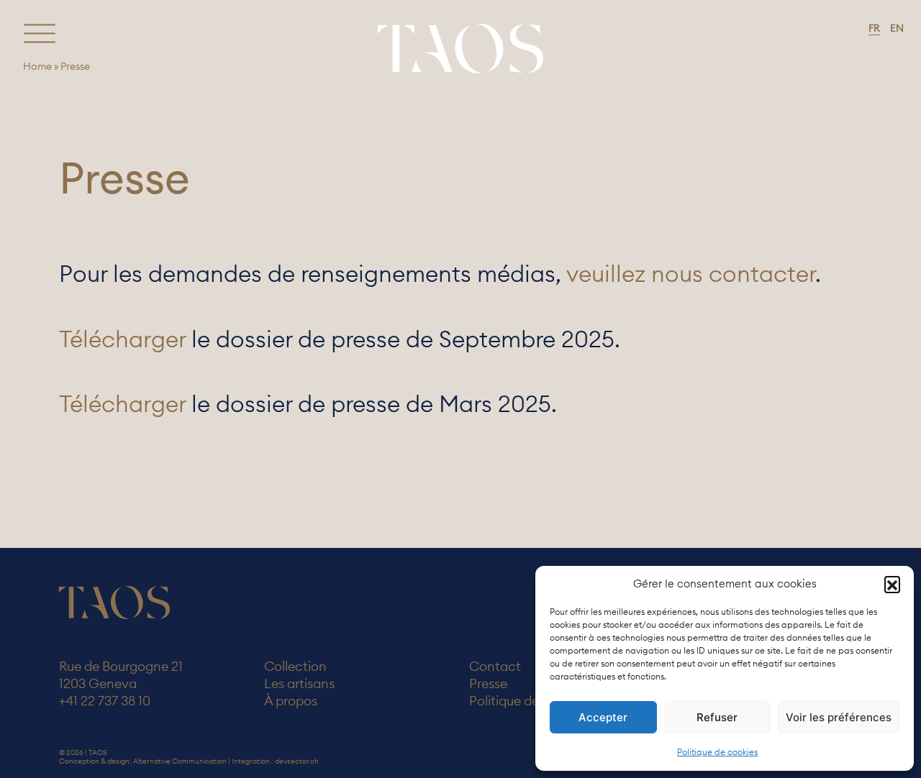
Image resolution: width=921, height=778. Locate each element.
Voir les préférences (838, 717)
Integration (251, 761)
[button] (892, 584)
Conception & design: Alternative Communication (143, 761)
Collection (295, 666)
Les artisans (299, 683)
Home (37, 66)
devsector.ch (297, 761)
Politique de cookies (717, 751)
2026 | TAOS (86, 752)
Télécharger (122, 339)
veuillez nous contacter (690, 273)
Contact (495, 666)
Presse (488, 683)
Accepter (603, 717)
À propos (290, 700)
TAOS (460, 48)
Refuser (717, 717)
